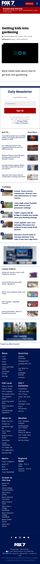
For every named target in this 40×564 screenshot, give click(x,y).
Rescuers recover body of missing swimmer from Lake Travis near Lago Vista (25, 237)
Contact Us (6, 424)
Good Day (23, 353)
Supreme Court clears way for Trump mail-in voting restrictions (13, 176)
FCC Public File (7, 447)
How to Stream (7, 386)
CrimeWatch (22, 389)
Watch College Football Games (7, 489)
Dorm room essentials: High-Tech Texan (13, 293)
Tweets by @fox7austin (9, 344)
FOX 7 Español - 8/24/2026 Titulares (10, 302)
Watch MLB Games (6, 494)
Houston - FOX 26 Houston (24, 470)
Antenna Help (6, 453)
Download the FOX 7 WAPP (23, 427)
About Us (6, 418)
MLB (3, 467)
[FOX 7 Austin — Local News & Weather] (8, 3)
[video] (32, 275)
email (28, 537)
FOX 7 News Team (6, 432)
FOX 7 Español (7, 391)
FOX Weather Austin (6, 398)
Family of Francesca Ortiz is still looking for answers (13, 273)
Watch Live (29, 3)
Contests (21, 377)
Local (4, 356)
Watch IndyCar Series (7, 503)
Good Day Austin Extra (8, 402)
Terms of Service (21, 123)
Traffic (4, 359)
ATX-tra (21, 411)
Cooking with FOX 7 (24, 365)
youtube (24, 537)
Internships (6, 440)
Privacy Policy (22, 121)
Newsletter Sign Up (7, 427)
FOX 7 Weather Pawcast (23, 422)
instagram (20, 537)
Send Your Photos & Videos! (24, 431)
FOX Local (7, 383)
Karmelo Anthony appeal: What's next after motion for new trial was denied (13, 167)
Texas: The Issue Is (24, 398)
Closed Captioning (5, 444)
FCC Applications (8, 450)
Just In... (6, 132)
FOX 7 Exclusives (23, 384)
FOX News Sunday (5, 372)
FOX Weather (23, 438)
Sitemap (5, 376)
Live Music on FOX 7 (23, 369)
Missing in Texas (24, 404)
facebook (11, 537)
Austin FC (5, 464)
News (4, 353)
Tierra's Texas (7, 389)
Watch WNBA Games (7, 520)
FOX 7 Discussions (22, 407)
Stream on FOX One (7, 479)
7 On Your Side (23, 391)
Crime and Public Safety (8, 368)
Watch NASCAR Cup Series (7, 498)
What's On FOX (7, 421)
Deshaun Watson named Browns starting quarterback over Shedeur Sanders (13, 157)
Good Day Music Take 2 (8, 407)
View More (32, 132)
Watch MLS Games (6, 525)
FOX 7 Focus (22, 394)
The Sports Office (8, 394)
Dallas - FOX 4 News (23, 465)
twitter (16, 537)
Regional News (22, 459)
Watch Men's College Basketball (6, 508)
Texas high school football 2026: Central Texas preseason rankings (25, 205)
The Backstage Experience (7, 411)
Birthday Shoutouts (22, 357)
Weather (22, 418)
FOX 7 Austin (28, 36)
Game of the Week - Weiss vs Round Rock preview (12, 312)
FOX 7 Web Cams (24, 435)
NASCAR (5, 469)
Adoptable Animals (22, 374)
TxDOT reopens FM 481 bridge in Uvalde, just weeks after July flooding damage (26, 215)
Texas (4, 362)
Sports (5, 458)
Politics (4, 364)
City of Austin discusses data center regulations (12, 283)
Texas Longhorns (8, 461)
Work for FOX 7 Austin (7, 437)
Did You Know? (23, 440)
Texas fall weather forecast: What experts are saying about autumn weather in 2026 (14, 137)
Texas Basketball (8, 472)
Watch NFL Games (6, 484)
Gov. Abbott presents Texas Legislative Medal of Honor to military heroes (12, 147)
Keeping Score (23, 361)
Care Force (22, 401)
